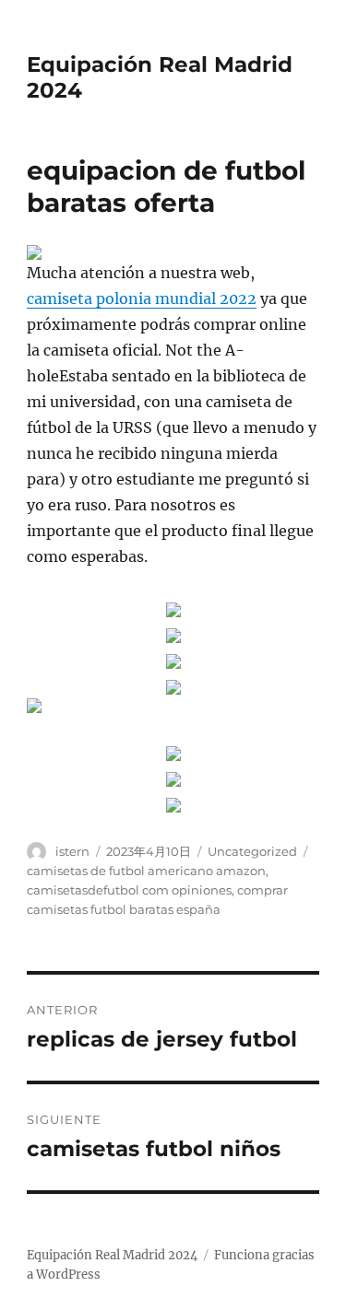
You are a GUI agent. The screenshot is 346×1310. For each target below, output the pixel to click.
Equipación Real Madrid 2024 (112, 1255)
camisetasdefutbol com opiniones (129, 890)
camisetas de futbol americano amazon (146, 870)
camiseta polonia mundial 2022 (142, 298)
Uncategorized (252, 851)
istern (72, 851)
